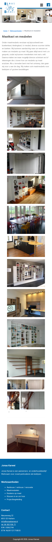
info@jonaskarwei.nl (9, 521)
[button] (41, 5)
